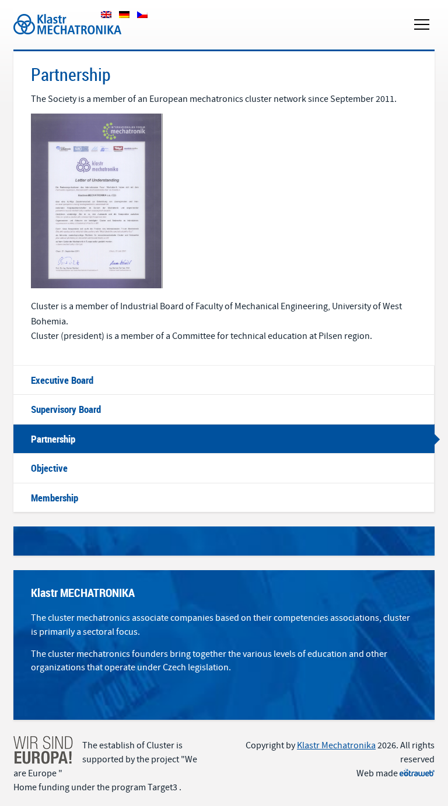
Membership (54, 497)
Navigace (422, 24)
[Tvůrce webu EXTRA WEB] (417, 773)
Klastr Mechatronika (52, 11)
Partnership (53, 439)
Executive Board (62, 380)
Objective (49, 468)
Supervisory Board (66, 409)
